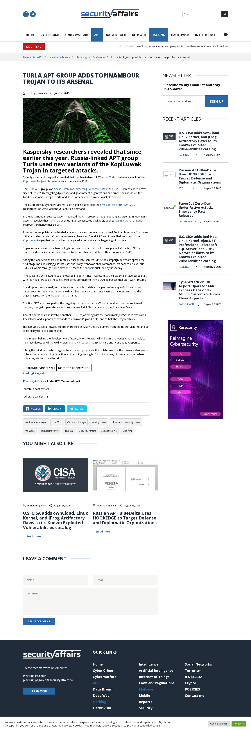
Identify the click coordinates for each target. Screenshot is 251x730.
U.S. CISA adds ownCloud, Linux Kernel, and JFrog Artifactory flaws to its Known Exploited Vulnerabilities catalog (177, 46)
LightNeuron (122, 220)
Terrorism (193, 670)
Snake (57, 189)
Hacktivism (180, 35)
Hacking (158, 35)
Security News (109, 430)
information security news (125, 422)
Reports (145, 702)
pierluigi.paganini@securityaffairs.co (48, 680)
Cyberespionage (76, 422)
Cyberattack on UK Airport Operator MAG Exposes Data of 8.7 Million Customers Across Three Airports (199, 290)
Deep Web (139, 35)
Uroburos (68, 189)
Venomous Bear (98, 189)
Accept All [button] (239, 723)
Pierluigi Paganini (37, 93)
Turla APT (127, 430)
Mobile (144, 695)
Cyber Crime (50, 35)
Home (30, 35)
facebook (35, 408)
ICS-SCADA (193, 677)
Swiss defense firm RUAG (115, 204)
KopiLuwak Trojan (34, 181)
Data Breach (116, 35)
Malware (99, 57)
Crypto (190, 683)
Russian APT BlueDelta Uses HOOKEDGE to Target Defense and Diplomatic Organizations (125, 518)
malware (30, 430)
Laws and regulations (156, 683)
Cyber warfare (76, 35)
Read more (33, 536)
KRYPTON (120, 189)
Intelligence (205, 35)
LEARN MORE (39, 691)
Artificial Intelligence (156, 670)
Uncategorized (188, 221)
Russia (69, 430)
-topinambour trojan (36, 422)
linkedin (57, 408)
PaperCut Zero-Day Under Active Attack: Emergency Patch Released (196, 209)
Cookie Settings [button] (218, 723)
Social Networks (198, 664)
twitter (79, 408)
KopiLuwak (29, 240)
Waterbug (81, 189)
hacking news (98, 422)
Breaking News (59, 57)
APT (97, 35)
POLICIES (192, 689)
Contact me (194, 695)
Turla (112, 177)
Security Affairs (87, 430)
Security (145, 708)
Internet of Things (154, 677)
